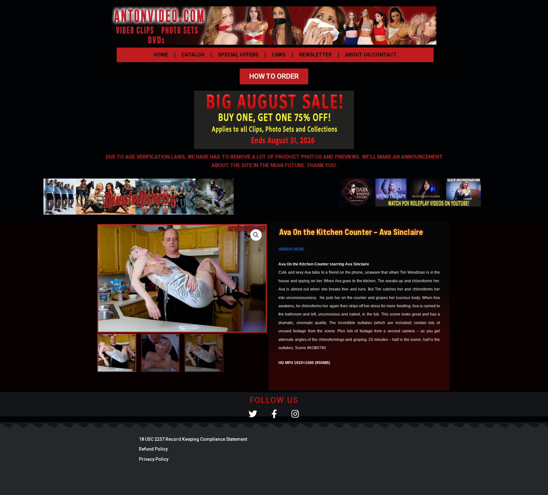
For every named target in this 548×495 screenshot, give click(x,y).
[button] (256, 235)
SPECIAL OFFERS (238, 55)
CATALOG (193, 55)
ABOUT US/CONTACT (371, 55)
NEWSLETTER (315, 55)
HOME (160, 55)
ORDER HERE (291, 249)
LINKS (279, 55)
